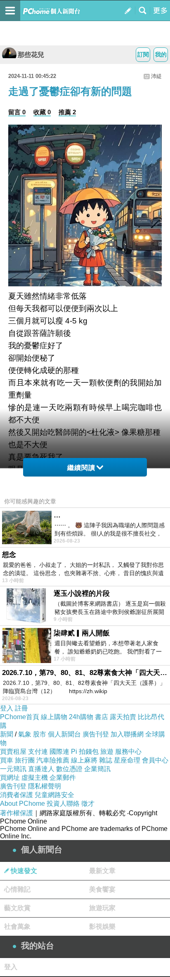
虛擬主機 (34, 777)
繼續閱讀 (81, 467)
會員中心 (155, 760)
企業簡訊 (97, 768)
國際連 (59, 751)
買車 (6, 760)
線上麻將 (84, 760)
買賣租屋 (13, 751)
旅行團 (25, 760)
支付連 (38, 751)
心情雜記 (17, 889)
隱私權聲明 (44, 786)
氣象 (24, 734)
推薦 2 (67, 112)
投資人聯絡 (63, 803)
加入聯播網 (127, 734)
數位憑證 (69, 768)
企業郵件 (63, 777)
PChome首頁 (19, 716)
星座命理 (127, 760)
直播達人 (41, 768)
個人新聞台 (64, 734)
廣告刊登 (96, 734)
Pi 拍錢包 (85, 751)
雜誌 (105, 760)
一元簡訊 (13, 768)
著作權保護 (16, 813)
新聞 (6, 734)
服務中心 (128, 751)
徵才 (87, 803)
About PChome (22, 803)
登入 (6, 708)
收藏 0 (42, 112)
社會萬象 (17, 926)
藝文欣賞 (17, 907)
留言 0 (17, 112)
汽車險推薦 (52, 760)
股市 (39, 734)
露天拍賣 (123, 716)
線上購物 (54, 716)
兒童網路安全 (54, 794)
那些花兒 (31, 54)
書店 (101, 716)
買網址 (10, 777)
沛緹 (156, 76)
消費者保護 (16, 794)
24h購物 (81, 716)
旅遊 (106, 751)
